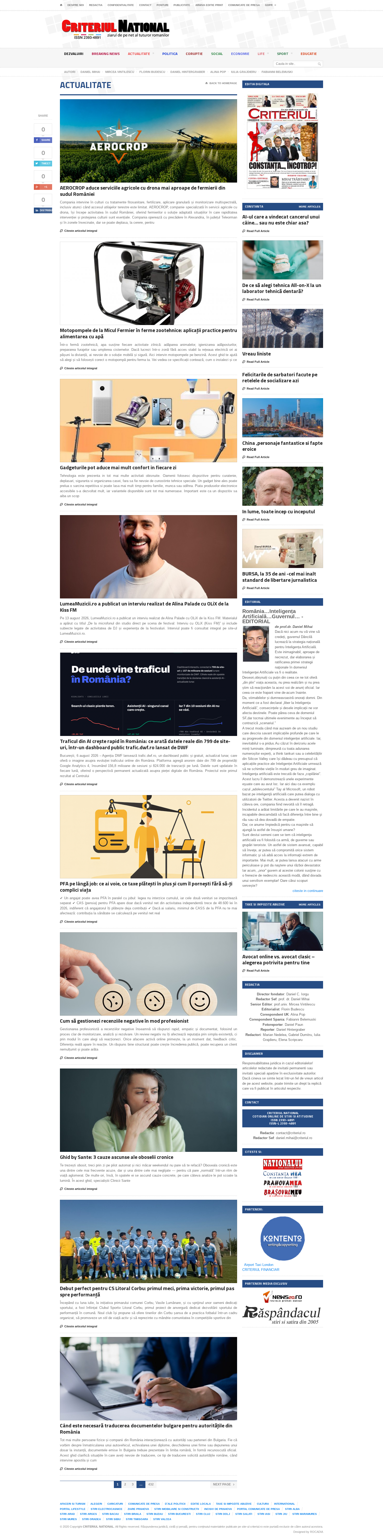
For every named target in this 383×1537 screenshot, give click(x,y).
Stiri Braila (132, 1514)
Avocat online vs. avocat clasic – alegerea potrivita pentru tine (278, 959)
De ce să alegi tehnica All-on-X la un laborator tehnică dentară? (281, 288)
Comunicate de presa (244, 5)
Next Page (223, 1484)
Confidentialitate (121, 5)
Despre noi (75, 5)
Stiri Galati (243, 1514)
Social (217, 53)
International (284, 1503)
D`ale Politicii (175, 1503)
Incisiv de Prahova (218, 1509)
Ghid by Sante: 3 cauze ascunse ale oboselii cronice (116, 1157)
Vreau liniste (256, 353)
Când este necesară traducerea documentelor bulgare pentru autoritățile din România (146, 1428)
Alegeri (96, 1503)
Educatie (309, 53)
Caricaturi (115, 1503)
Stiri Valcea (162, 1519)
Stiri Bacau (110, 1514)
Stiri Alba (292, 1509)
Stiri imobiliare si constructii (176, 1509)
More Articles (309, 206)
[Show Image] (142, 103)
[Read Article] (154, 103)
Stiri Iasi (263, 1514)
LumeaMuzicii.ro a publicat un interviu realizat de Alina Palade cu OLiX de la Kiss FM (144, 606)
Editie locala (201, 1503)
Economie (240, 53)
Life (261, 53)
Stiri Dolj (222, 1514)
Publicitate (182, 5)
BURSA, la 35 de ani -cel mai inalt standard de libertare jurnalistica (279, 577)
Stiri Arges (88, 1514)
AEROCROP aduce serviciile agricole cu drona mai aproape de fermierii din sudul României (142, 191)
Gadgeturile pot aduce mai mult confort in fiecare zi (118, 467)
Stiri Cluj (203, 1514)
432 (151, 1484)
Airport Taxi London (258, 1265)
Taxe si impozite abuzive (234, 1503)
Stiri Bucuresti (179, 1514)
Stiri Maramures (304, 1514)
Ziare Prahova (138, 1509)
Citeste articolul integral (78, 231)
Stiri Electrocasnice (106, 1509)
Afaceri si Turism (72, 1503)
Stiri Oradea (91, 1519)
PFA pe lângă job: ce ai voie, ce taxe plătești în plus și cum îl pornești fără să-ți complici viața (146, 886)
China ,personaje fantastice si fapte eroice (282, 446)
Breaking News (106, 53)
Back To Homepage (221, 83)
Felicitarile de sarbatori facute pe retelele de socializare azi (279, 377)
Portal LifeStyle (72, 1509)
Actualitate (139, 53)
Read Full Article (255, 231)
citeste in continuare (308, 891)
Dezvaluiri (73, 53)
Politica (169, 53)
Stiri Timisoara (137, 1519)
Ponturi (162, 5)
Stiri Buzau (154, 1514)
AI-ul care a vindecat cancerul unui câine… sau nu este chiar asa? (281, 220)
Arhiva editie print (209, 5)
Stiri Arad (67, 1514)
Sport (282, 53)
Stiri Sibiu (113, 1519)
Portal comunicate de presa (258, 1509)
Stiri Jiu (281, 1514)
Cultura (263, 1503)
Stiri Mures (68, 1519)
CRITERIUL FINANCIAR (260, 1270)
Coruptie (194, 53)
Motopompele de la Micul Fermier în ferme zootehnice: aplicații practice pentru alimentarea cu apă (148, 333)
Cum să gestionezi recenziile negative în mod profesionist (124, 1021)
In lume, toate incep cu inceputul (278, 511)
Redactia (95, 5)
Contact (145, 5)
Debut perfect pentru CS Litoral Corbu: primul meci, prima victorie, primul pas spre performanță (147, 1291)
